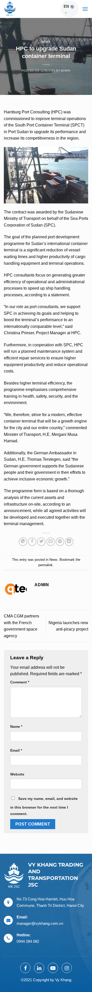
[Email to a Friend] (51, 541)
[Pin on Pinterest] (60, 541)
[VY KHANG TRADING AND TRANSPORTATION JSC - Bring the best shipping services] (16, 9)
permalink (45, 565)
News (46, 41)
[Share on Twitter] (41, 541)
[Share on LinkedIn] (69, 541)
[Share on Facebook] (32, 541)
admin (66, 70)
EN (66, 6)
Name (16, 726)
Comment (19, 682)
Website (17, 774)
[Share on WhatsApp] (23, 541)
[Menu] (85, 9)
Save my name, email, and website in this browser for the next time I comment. (44, 806)
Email (16, 750)
